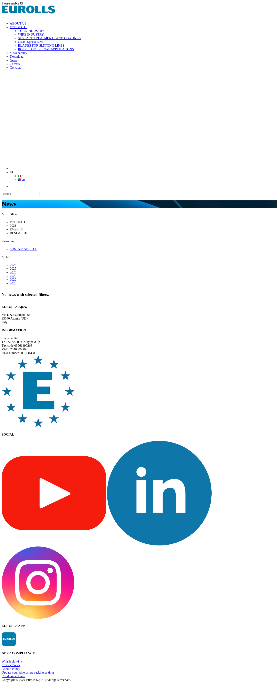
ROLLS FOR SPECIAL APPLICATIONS (46, 49)
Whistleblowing (12, 661)
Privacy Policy (11, 665)
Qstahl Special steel (30, 42)
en (23, 179)
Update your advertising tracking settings (28, 672)
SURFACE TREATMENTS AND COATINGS (49, 38)
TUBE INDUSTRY (31, 30)
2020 (13, 283)
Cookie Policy (11, 668)
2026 (13, 265)
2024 (13, 272)
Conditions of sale (13, 676)
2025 (13, 268)
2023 (13, 276)
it (22, 176)
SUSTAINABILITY (23, 249)
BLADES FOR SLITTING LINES (41, 45)
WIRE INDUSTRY (31, 34)
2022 (13, 279)
